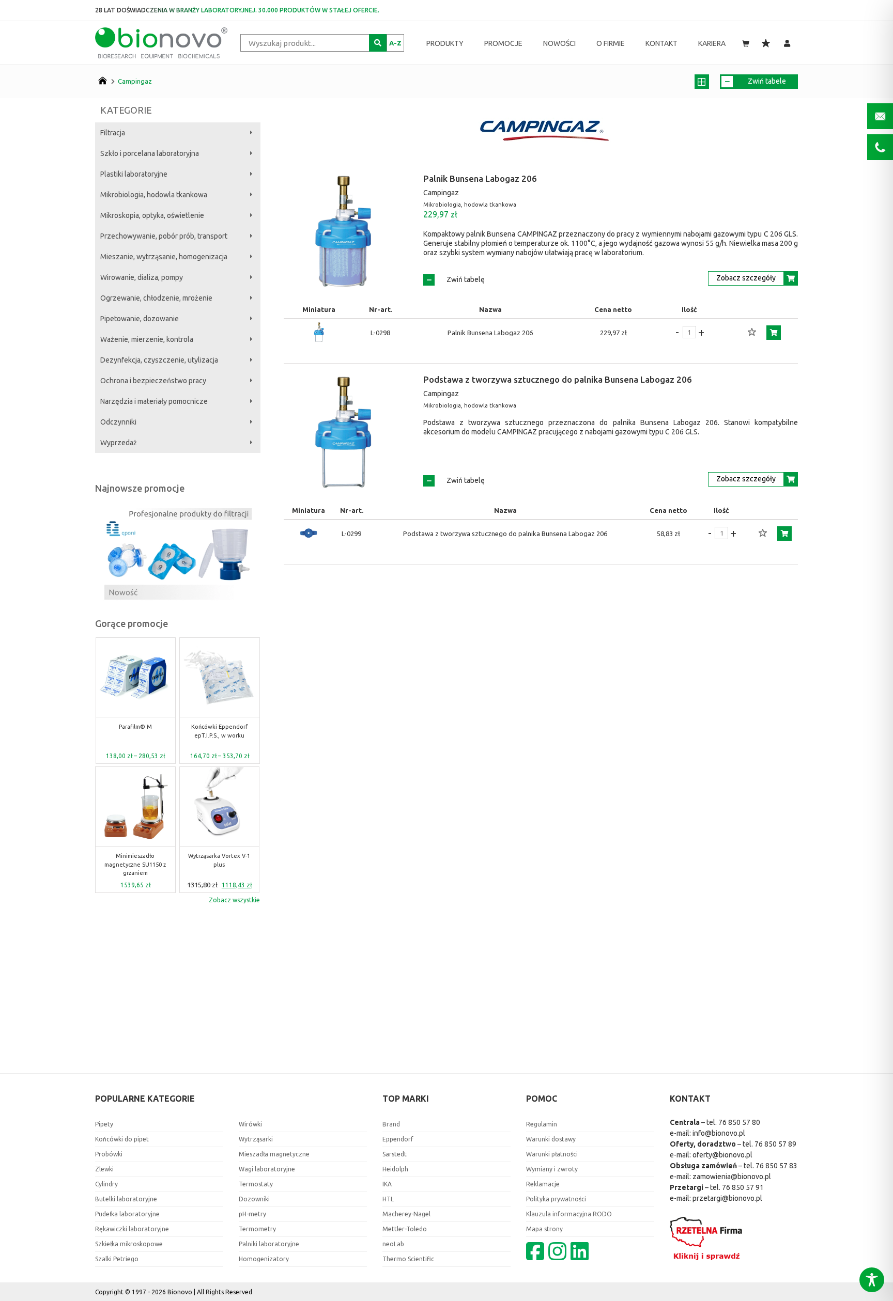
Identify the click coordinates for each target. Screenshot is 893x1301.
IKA (387, 1184)
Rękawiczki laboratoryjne (132, 1229)
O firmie (610, 43)
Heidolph (395, 1169)
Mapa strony (544, 1229)
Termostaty (256, 1184)
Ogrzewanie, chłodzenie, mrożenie (156, 298)
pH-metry (252, 1214)
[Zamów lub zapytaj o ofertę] (773, 332)
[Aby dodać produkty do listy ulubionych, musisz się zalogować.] (752, 332)
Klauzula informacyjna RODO (569, 1214)
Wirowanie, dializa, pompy (141, 277)
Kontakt (661, 43)
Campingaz (135, 81)
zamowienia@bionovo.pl (731, 1176)
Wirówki (250, 1124)
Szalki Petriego (116, 1259)
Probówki (108, 1154)
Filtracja (112, 133)
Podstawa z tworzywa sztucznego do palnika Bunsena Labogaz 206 (557, 379)
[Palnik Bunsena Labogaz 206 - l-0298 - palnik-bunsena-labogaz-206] (319, 332)
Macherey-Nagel (406, 1214)
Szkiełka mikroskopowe (129, 1244)
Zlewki (104, 1169)
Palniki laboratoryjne (269, 1244)
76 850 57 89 (775, 1144)
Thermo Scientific (408, 1259)
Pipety (104, 1124)
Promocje (503, 43)
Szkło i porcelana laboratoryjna (149, 153)
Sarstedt (394, 1154)
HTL (388, 1199)
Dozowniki (254, 1199)
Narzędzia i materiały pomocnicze (154, 401)
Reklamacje (543, 1184)
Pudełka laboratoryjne (127, 1214)
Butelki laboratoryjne (126, 1199)
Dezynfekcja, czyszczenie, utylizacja (159, 360)
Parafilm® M (135, 727)
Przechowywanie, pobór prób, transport (163, 236)
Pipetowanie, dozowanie (139, 319)
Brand (391, 1124)
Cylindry (106, 1184)
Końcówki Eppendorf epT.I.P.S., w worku (219, 731)
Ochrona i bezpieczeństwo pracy (153, 381)
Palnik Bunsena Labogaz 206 (480, 178)
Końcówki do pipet (122, 1139)
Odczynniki (118, 422)
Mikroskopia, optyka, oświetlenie (152, 215)
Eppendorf (397, 1139)
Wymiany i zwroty (552, 1169)
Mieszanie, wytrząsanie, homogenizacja (163, 257)
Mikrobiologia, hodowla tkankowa (153, 195)
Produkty (445, 43)
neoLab (393, 1244)
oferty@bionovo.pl (722, 1155)
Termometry (257, 1229)
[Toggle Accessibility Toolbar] (871, 1279)
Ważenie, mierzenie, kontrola (146, 339)
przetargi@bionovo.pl (727, 1198)
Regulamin (541, 1124)
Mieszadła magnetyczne (274, 1154)
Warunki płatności (552, 1154)
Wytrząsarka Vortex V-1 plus (219, 860)
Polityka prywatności (556, 1199)
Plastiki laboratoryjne (133, 174)
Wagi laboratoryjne (267, 1169)
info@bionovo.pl (718, 1133)
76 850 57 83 (776, 1166)
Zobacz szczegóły (746, 278)
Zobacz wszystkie (234, 900)
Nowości (559, 43)
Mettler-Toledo (404, 1229)
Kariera (712, 43)
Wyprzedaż (118, 442)
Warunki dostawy (551, 1139)
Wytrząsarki (256, 1139)
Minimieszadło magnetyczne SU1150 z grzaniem (135, 864)
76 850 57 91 (743, 1187)
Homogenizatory (264, 1259)
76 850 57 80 (739, 1122)
